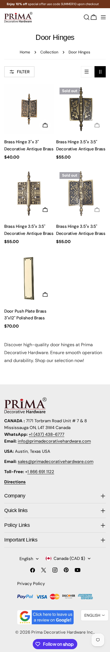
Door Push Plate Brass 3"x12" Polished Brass (25, 314)
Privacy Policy (31, 583)
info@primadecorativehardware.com (54, 441)
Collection (49, 52)
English (26, 559)
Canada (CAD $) (69, 558)
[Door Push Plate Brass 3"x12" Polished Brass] (29, 278)
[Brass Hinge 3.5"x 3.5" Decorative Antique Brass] (81, 109)
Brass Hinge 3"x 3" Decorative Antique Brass (29, 145)
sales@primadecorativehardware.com (55, 461)
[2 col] (100, 71)
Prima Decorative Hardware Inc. (62, 632)
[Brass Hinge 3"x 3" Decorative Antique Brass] (29, 109)
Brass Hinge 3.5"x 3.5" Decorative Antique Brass (80, 145)
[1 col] (86, 71)
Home (25, 52)
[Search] (86, 17)
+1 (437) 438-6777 (46, 434)
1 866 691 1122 (40, 472)
